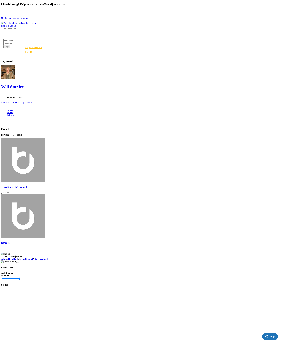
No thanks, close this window (15, 18)
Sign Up (29, 52)
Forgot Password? (33, 47)
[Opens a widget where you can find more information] (270, 337)
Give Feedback (41, 259)
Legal (21, 259)
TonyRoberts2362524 (14, 186)
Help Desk (13, 259)
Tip (22, 102)
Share (29, 102)
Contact (29, 259)
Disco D (5, 242)
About (4, 259)
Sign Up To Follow (10, 102)
